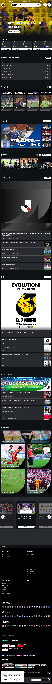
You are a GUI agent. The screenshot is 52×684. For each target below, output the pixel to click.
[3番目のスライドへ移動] (25, 34)
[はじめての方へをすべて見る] (26, 384)
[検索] (49, 5)
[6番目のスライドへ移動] (28, 532)
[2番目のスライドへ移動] (24, 34)
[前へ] (47, 87)
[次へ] (50, 87)
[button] (45, 5)
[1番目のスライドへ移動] (23, 34)
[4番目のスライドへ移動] (27, 34)
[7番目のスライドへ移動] (29, 532)
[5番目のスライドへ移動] (27, 532)
